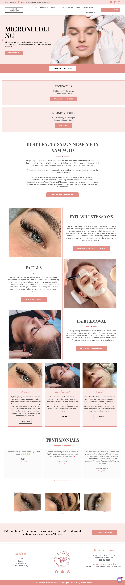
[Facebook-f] (111, 2)
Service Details (14, 52)
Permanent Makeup (84, 8)
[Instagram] (115, 2)
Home (34, 8)
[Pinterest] (119, 2)
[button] (110, 10)
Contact (89, 12)
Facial (53, 8)
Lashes (43, 8)
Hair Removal (67, 8)
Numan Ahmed (86, 583)
